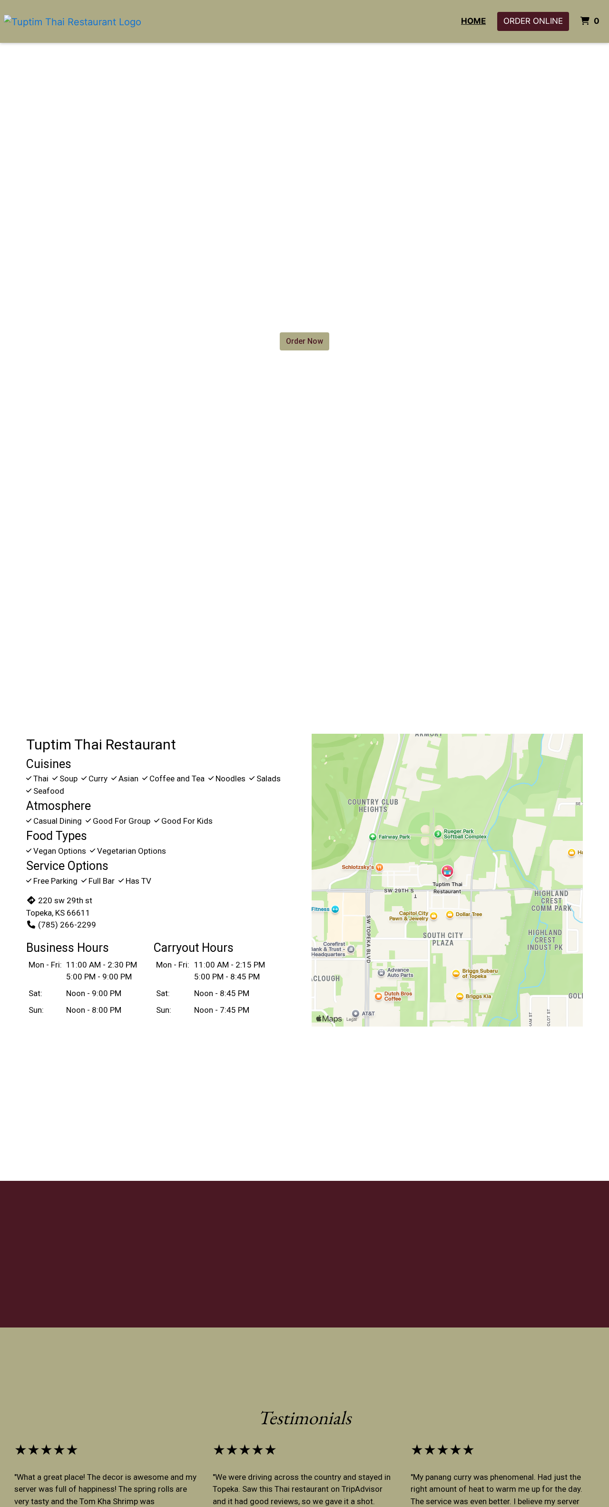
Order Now (304, 341)
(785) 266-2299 (67, 924)
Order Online (533, 21)
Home (473, 21)
